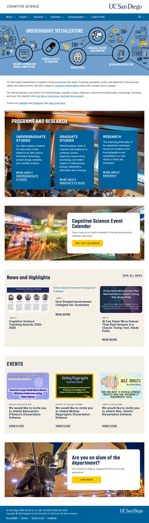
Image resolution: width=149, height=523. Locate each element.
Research (39, 17)
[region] (74, 48)
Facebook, (38, 103)
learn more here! (57, 103)
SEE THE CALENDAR (87, 243)
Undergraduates (76, 17)
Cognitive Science (23, 6)
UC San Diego (125, 8)
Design (112, 85)
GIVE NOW (86, 479)
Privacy (24, 518)
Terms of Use (37, 518)
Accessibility (12, 518)
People (23, 17)
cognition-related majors (67, 85)
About (9, 17)
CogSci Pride (98, 17)
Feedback (51, 518)
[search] (141, 17)
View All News (132, 275)
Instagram (23, 103)
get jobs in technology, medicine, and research (60, 96)
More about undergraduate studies (27, 176)
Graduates (55, 17)
